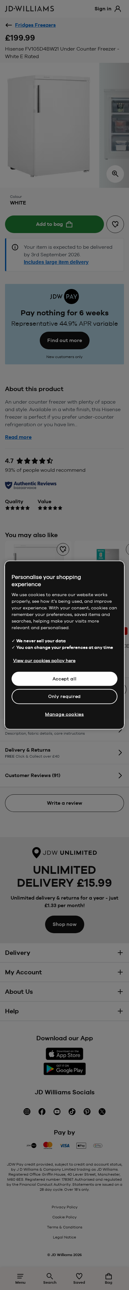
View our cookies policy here (44, 660)
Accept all (65, 678)
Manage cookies (64, 713)
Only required (64, 696)
